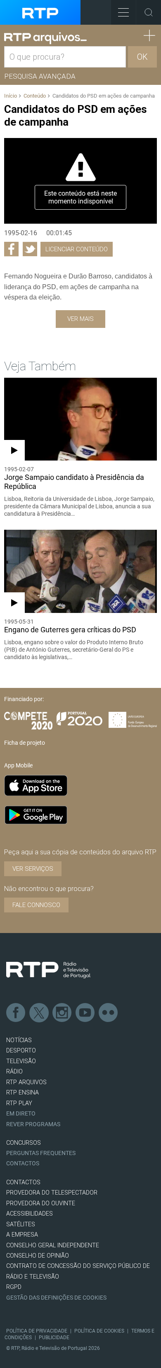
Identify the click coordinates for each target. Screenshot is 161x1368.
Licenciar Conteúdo (76, 249)
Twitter (39, 1013)
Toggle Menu (123, 12)
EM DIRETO (21, 1113)
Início (10, 96)
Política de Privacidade (36, 1331)
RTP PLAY (19, 1103)
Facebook (16, 1013)
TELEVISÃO (21, 1061)
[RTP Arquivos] (45, 38)
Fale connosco (36, 905)
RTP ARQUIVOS (26, 1082)
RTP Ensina (22, 1092)
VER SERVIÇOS (32, 868)
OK (142, 57)
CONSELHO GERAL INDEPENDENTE (52, 1245)
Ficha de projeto (24, 742)
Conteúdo (35, 96)
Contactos (22, 1163)
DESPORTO (21, 1050)
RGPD (13, 1287)
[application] (80, 181)
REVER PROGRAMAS (33, 1124)
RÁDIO (14, 1071)
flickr (108, 1013)
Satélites (20, 1224)
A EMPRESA (22, 1234)
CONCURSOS (23, 1142)
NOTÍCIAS (19, 1040)
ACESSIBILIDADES (29, 1213)
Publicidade (54, 1337)
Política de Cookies (99, 1331)
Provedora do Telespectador (51, 1192)
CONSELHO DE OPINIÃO (37, 1255)
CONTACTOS (23, 1182)
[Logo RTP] (48, 970)
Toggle (148, 12)
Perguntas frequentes (41, 1153)
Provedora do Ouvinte (40, 1203)
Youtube (85, 1013)
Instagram (62, 1013)
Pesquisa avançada (40, 76)
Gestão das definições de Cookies (56, 1297)
